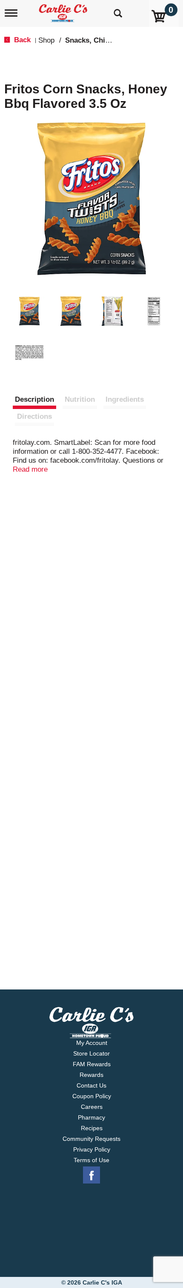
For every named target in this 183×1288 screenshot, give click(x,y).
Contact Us (91, 1085)
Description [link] (34, 399)
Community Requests (91, 1138)
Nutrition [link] (80, 399)
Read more (30, 469)
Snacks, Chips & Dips (101, 40)
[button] (29, 311)
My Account (91, 1042)
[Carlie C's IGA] (64, 10)
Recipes (92, 1128)
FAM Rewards (92, 1064)
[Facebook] (91, 1175)
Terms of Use (91, 1160)
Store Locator (91, 1053)
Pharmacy (91, 1117)
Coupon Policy (91, 1096)
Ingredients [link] (125, 399)
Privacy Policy (91, 1149)
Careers (92, 1106)
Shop (46, 40)
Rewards (91, 1074)
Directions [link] (34, 416)
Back (21, 40)
